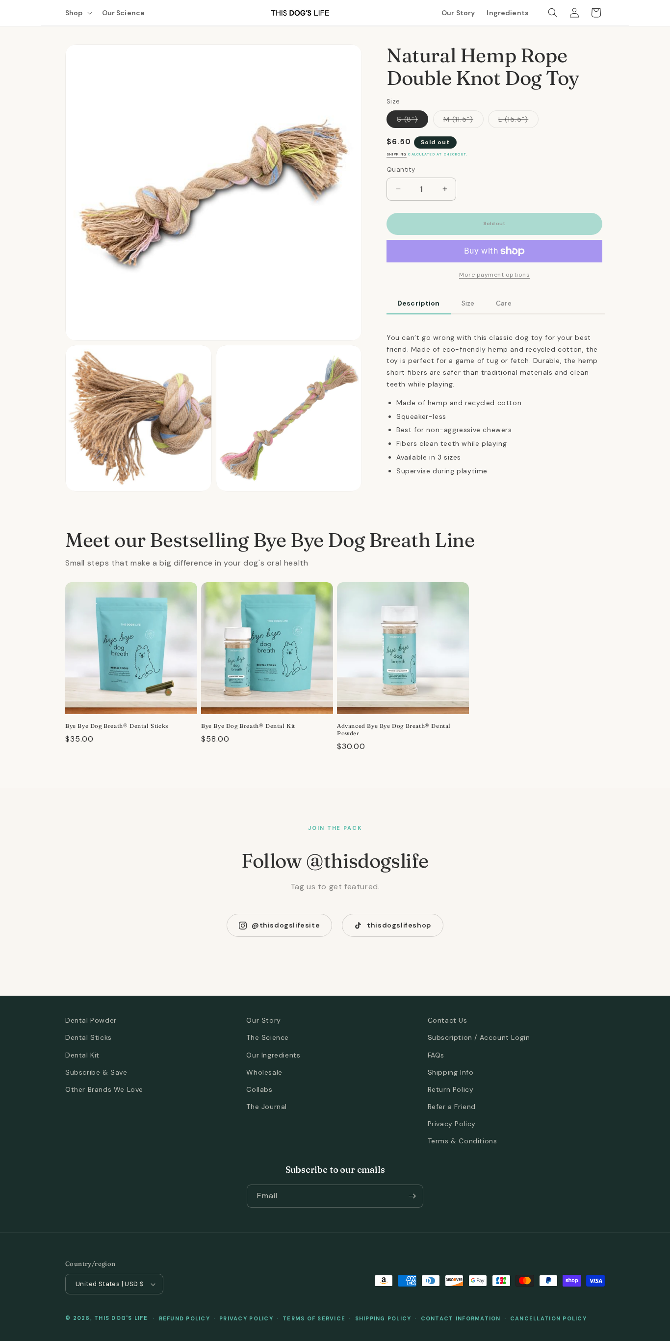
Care (504, 303)
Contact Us (447, 1020)
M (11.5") (463, 122)
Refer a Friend (452, 1106)
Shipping (397, 155)
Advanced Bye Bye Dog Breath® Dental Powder (394, 729)
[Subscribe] (412, 1196)
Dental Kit (82, 1055)
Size (468, 303)
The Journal (266, 1106)
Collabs (259, 1089)
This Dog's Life (121, 1318)
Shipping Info (451, 1072)
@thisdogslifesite (286, 925)
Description (418, 303)
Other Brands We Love (104, 1089)
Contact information (461, 1318)
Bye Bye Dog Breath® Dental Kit (248, 725)
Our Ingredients (273, 1055)
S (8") (412, 122)
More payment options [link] (494, 275)
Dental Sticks (88, 1037)
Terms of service (314, 1318)
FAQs (436, 1055)
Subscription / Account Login (479, 1037)
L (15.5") (518, 122)
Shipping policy (383, 1318)
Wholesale (264, 1072)
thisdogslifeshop (399, 925)
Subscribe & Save (96, 1072)
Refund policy (184, 1318)
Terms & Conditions (462, 1140)
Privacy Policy (452, 1123)
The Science (267, 1037)
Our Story (263, 1020)
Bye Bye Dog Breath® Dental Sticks (116, 725)
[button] (77, 12)
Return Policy (451, 1089)
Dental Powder (91, 1020)
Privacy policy (246, 1318)
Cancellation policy (548, 1318)
